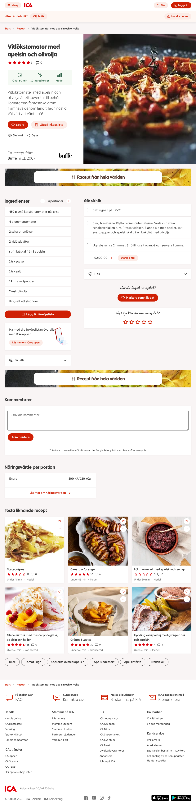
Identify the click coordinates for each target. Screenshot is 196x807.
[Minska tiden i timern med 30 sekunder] (90, 258)
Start (8, 28)
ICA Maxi (105, 745)
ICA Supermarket (110, 734)
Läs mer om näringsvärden (47, 493)
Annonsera (106, 756)
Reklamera (153, 740)
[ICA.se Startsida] (28, 5)
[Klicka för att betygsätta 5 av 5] (150, 322)
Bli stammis (58, 718)
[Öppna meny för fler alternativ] (60, 529)
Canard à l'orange (82, 569)
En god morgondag (158, 723)
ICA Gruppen (107, 723)
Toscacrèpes (15, 569)
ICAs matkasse (13, 723)
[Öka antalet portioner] (68, 201)
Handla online (13, 718)
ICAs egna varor (109, 718)
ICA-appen (11, 756)
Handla (10, 712)
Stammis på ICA (63, 712)
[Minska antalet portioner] (42, 201)
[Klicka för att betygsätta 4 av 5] (144, 322)
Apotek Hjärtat (13, 734)
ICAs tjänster (13, 749)
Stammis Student (62, 723)
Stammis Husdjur (62, 729)
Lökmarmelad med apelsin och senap (159, 569)
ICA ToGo (10, 766)
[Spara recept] (60, 521)
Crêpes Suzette (80, 640)
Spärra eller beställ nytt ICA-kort (166, 750)
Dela (35, 135)
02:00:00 (100, 258)
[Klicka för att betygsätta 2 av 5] (132, 322)
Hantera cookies (157, 760)
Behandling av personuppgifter (165, 756)
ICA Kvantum (107, 740)
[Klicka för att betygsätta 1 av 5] (125, 322)
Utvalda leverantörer (112, 750)
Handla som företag (16, 740)
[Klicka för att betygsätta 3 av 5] (138, 322)
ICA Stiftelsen (155, 718)
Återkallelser (154, 745)
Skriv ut (18, 135)
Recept (21, 28)
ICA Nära (105, 729)
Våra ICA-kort (60, 740)
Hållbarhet (154, 712)
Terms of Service (131, 450)
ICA (102, 712)
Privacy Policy (111, 450)
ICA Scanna (11, 761)
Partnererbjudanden (64, 734)
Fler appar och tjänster (18, 772)
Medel (59, 80)
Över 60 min (19, 80)
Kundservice (155, 733)
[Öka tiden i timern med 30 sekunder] (112, 258)
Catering (10, 729)
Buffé (12, 158)
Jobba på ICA (107, 761)
